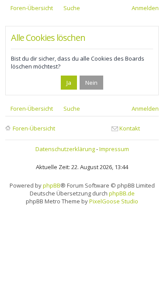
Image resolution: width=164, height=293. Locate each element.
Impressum (114, 149)
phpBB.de (122, 193)
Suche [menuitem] (71, 8)
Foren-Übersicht (34, 128)
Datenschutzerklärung (65, 149)
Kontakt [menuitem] (129, 128)
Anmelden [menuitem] (145, 8)
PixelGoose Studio (113, 201)
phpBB (51, 185)
